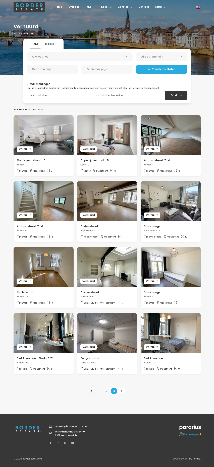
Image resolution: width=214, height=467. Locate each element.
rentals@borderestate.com (72, 426)
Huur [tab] (35, 44)
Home (17, 33)
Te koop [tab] (50, 44)
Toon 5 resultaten (163, 69)
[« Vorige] (91, 391)
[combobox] (80, 56)
